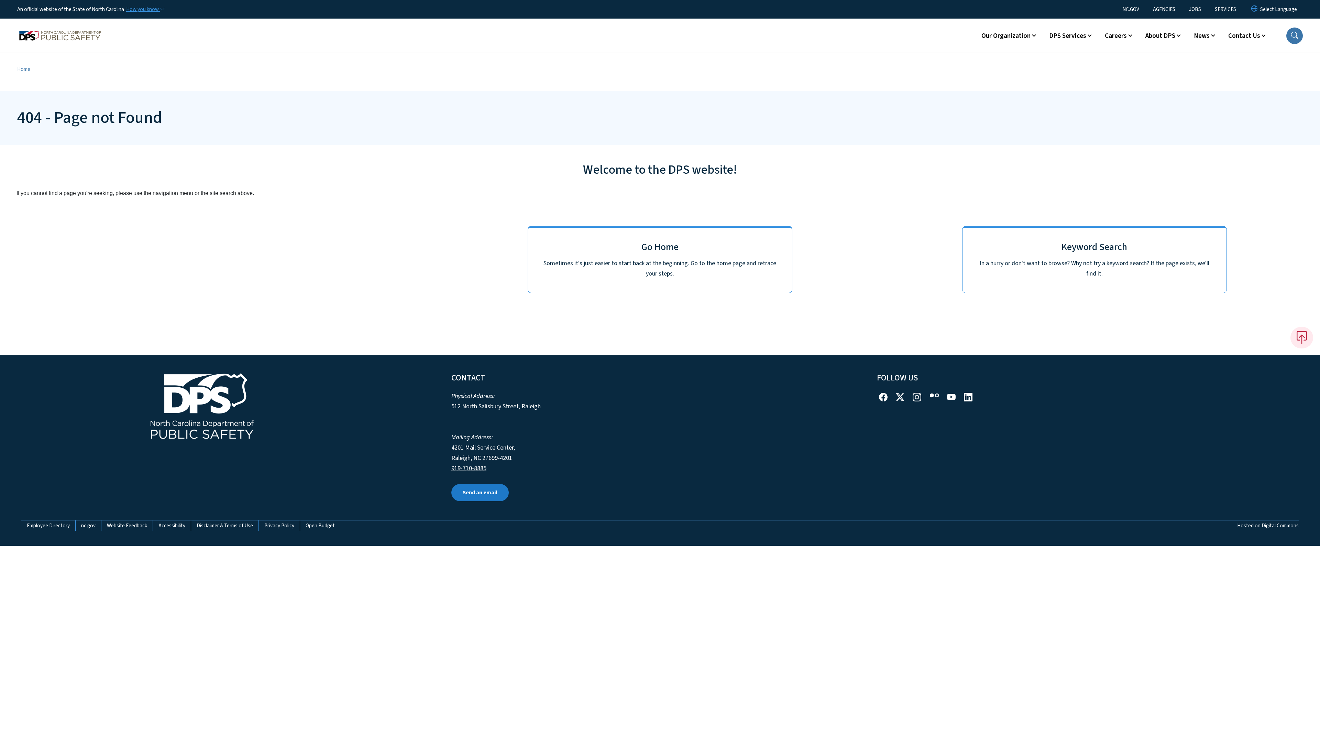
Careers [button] (1116, 36)
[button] (1294, 36)
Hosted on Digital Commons (1268, 525)
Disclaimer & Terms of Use (225, 525)
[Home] (60, 27)
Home (23, 69)
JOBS (1195, 9)
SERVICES (1225, 9)
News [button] (1202, 36)
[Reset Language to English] (1254, 9)
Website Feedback (127, 525)
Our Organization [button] (1006, 36)
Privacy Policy (279, 525)
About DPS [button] (1160, 36)
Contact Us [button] (1244, 36)
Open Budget (320, 525)
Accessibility (171, 525)
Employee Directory (48, 525)
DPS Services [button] (1067, 36)
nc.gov (88, 525)
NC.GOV (1130, 9)
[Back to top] (1301, 337)
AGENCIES (1164, 9)
